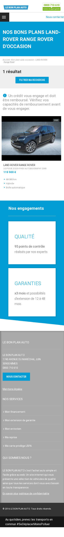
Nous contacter (55, 17)
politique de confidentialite (34, 493)
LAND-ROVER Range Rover (24, 167)
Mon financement (15, 411)
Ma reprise (11, 437)
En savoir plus (10, 493)
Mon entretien (13, 428)
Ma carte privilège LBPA (18, 445)
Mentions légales (12, 389)
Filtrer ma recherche (32, 80)
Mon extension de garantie (20, 420)
